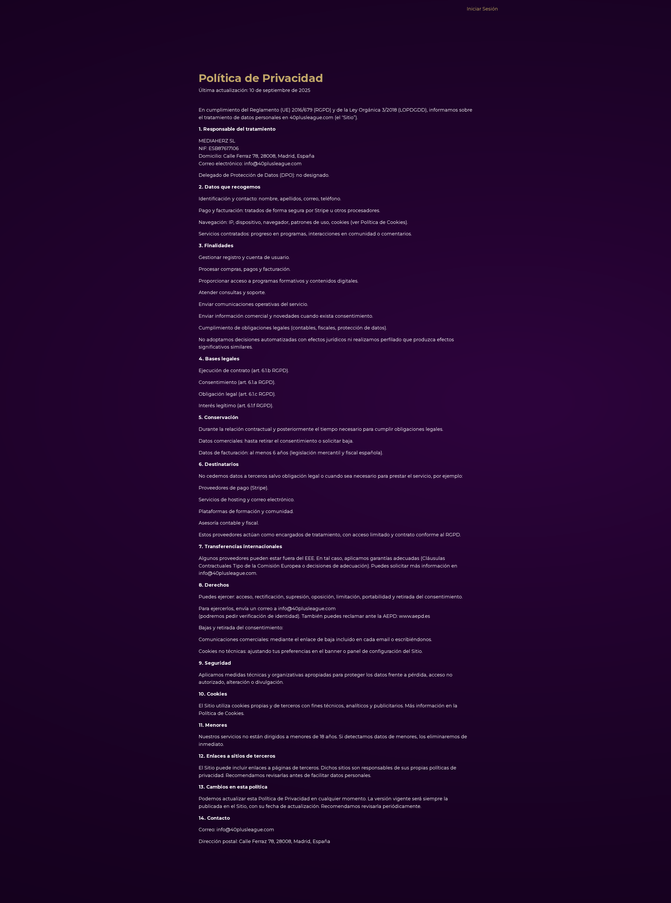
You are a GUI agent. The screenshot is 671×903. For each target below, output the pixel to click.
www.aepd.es (414, 616)
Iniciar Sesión (482, 9)
